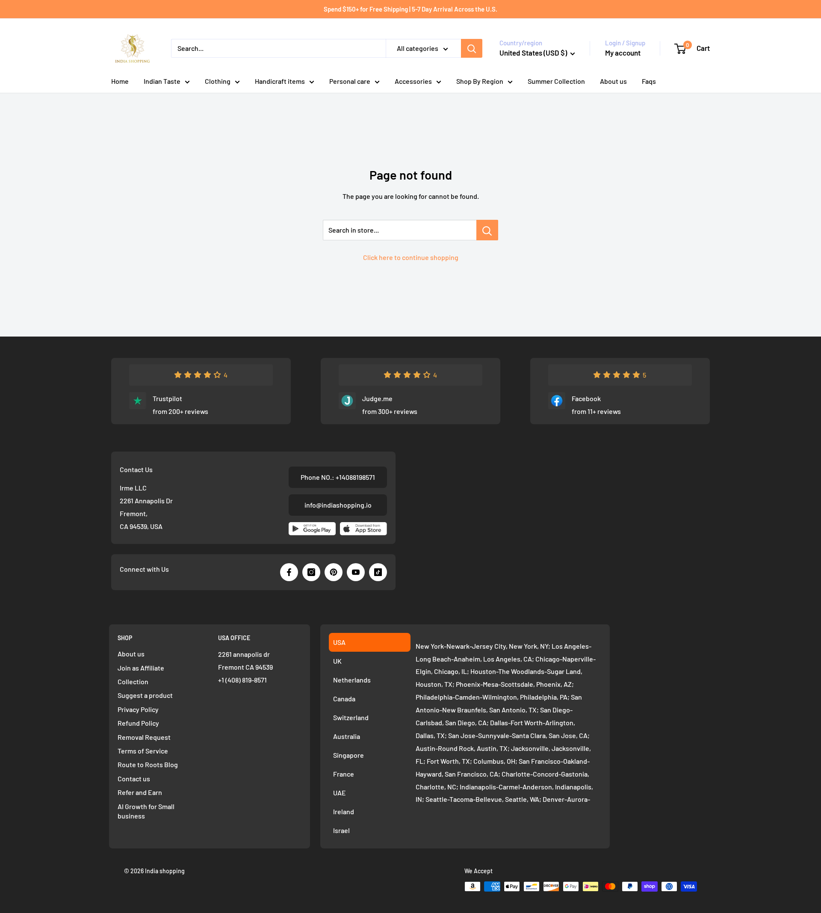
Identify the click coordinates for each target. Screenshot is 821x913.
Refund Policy (138, 723)
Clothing (217, 81)
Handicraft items (280, 81)
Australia (346, 736)
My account (623, 52)
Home (120, 81)
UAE (339, 793)
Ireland (343, 811)
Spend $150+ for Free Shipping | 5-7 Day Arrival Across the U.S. (410, 9)
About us (613, 81)
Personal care (349, 81)
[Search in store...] (487, 230)
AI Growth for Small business (146, 811)
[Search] (471, 48)
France (343, 774)
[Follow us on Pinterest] (334, 572)
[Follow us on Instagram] (311, 572)
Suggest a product (145, 695)
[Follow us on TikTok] (378, 572)
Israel (341, 830)
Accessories (413, 81)
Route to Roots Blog (148, 764)
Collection (133, 681)
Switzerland (351, 717)
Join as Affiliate (141, 668)
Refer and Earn (140, 792)
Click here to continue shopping (410, 257)
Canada (344, 698)
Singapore (348, 755)
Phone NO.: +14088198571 (338, 477)
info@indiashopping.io (338, 505)
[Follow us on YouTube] (356, 572)
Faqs (649, 81)
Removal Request (144, 737)
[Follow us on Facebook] (289, 572)
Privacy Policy (138, 709)
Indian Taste (162, 81)
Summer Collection (556, 81)
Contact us (134, 778)
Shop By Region (479, 81)
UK (337, 661)
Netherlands (352, 680)
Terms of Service (143, 751)
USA (339, 642)
